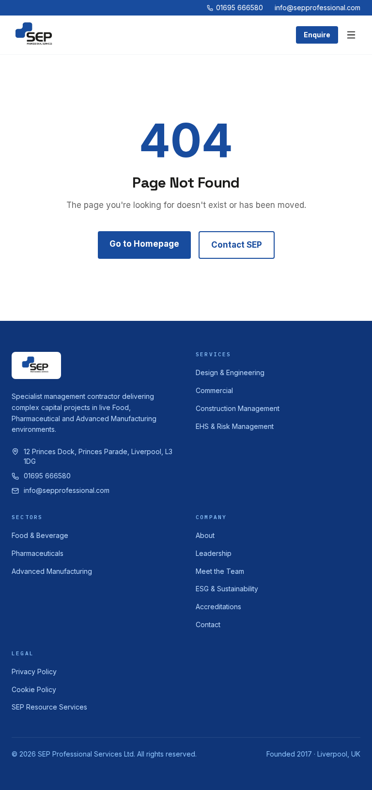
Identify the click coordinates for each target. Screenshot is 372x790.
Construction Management (237, 408)
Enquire (317, 35)
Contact (208, 624)
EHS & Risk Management (235, 426)
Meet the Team (220, 571)
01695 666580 (239, 7)
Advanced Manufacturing (52, 571)
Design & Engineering (230, 372)
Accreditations (218, 606)
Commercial (214, 390)
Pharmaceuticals (37, 553)
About (205, 535)
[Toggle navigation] (351, 35)
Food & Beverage (40, 535)
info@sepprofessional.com (317, 7)
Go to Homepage (144, 244)
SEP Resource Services (49, 707)
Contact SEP (236, 245)
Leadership (214, 553)
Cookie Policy (34, 689)
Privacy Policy (34, 671)
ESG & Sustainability (227, 589)
